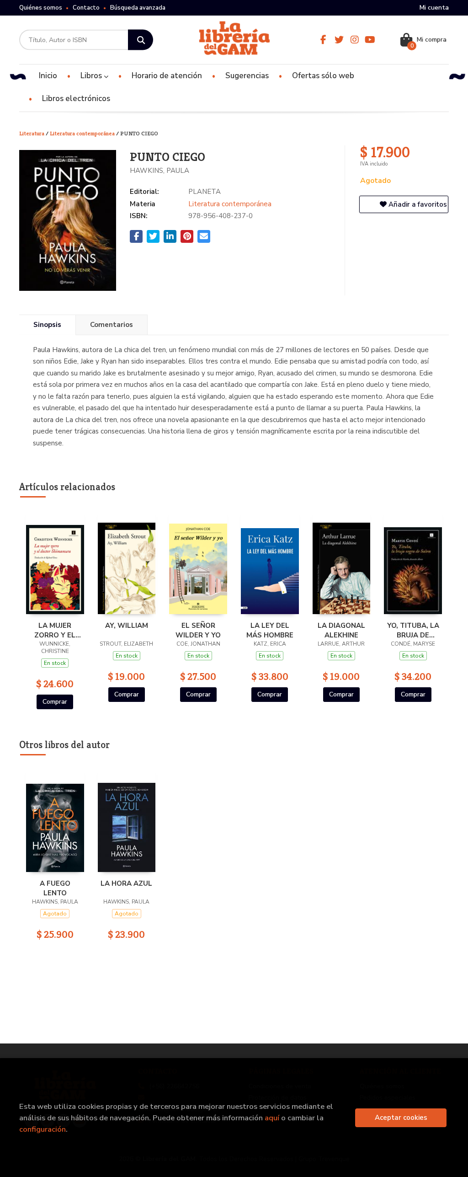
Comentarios (111, 324)
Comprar (55, 701)
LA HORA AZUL (126, 883)
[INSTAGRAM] (355, 40)
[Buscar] (140, 40)
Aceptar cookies (401, 1117)
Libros (92, 75)
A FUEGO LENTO (55, 888)
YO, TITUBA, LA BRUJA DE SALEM (413, 630)
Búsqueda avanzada (137, 8)
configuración (42, 1129)
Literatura (32, 133)
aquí (272, 1118)
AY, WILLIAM (126, 625)
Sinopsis (47, 324)
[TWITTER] (339, 40)
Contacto (86, 8)
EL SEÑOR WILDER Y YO (198, 630)
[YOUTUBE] (370, 40)
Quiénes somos (40, 8)
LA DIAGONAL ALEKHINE (341, 630)
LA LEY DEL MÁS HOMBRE (269, 630)
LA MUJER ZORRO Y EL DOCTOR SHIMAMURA (54, 630)
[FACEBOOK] (323, 40)
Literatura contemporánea (83, 133)
